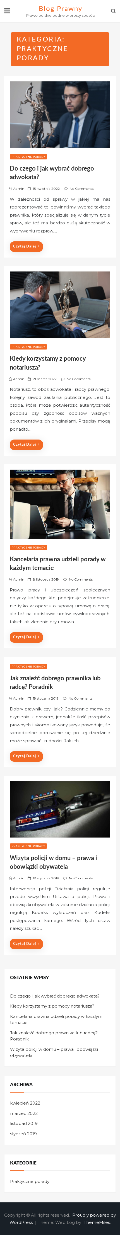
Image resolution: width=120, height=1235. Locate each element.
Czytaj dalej (24, 246)
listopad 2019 (24, 1123)
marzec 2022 (24, 1113)
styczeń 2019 (23, 1133)
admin (18, 188)
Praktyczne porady (28, 156)
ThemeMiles (97, 1222)
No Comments (81, 188)
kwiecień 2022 (25, 1103)
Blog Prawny (60, 9)
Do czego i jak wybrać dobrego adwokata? (55, 996)
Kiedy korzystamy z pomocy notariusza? (52, 1006)
